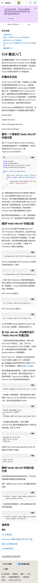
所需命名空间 (7, 35)
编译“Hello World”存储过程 (12, 40)
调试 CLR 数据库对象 (9, 544)
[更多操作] (34, 24)
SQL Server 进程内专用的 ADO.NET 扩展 (17, 539)
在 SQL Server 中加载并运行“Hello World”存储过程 (19, 44)
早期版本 (15, 574)
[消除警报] (35, 8)
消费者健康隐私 (14, 577)
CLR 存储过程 (7, 534)
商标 (3, 580)
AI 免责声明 (6, 574)
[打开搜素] (30, 3)
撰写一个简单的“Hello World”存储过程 (16, 37)
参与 (29, 574)
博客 (21, 574)
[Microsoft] (19, 2)
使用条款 (26, 577)
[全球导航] (2, 3)
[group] (19, 174)
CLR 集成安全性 (8, 548)
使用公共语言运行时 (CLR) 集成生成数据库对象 (14, 24)
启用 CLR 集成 (27, 366)
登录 (34, 3)
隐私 (3, 577)
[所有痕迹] (3, 24)
